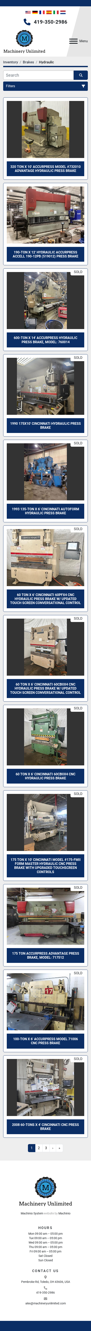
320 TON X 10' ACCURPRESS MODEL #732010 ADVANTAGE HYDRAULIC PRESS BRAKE (45, 169)
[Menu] (73, 41)
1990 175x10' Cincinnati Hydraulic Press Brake (45, 426)
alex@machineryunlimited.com (45, 1303)
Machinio (64, 1213)
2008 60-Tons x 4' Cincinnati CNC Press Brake (45, 1127)
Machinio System (32, 1213)
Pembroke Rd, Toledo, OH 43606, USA (45, 1281)
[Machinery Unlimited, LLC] (45, 1190)
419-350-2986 (50, 22)
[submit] (81, 75)
